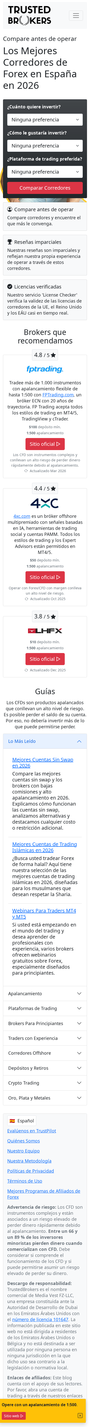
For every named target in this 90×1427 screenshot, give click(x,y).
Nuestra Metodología (29, 1161)
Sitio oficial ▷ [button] (45, 444)
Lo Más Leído (22, 741)
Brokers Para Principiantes (35, 1023)
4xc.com (22, 516)
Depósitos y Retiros (28, 1068)
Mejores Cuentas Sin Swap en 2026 (42, 762)
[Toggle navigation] (76, 16)
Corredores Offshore (29, 1053)
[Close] (80, 1415)
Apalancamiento (25, 993)
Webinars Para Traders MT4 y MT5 (44, 913)
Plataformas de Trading (32, 1008)
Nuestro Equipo (23, 1151)
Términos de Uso (24, 1181)
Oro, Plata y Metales (29, 1098)
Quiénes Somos (23, 1141)
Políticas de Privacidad (30, 1171)
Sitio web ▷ (14, 1415)
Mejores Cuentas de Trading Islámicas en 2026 (44, 847)
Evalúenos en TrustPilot (31, 1131)
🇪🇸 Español (22, 1121)
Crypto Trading (23, 1083)
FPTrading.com (58, 395)
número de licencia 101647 (40, 1319)
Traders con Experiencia (33, 1038)
